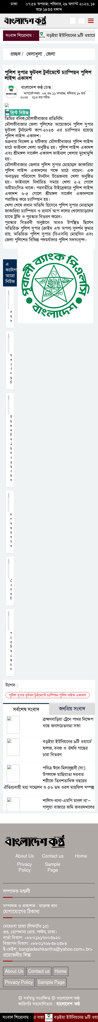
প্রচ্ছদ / (16, 54)
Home (81, 856)
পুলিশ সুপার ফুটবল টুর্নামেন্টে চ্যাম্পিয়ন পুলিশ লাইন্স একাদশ (47, 695)
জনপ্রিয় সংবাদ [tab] (72, 709)
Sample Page (52, 867)
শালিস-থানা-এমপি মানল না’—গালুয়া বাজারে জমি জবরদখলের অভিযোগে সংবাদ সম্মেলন (68, 807)
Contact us (53, 856)
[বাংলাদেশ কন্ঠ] (34, 841)
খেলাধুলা (34, 54)
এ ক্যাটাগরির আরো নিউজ (14, 272)
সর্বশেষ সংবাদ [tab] (26, 709)
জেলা (50, 54)
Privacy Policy (24, 867)
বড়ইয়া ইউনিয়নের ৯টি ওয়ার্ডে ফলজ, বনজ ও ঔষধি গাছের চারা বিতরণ (67, 748)
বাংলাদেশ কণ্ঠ (68, 1004)
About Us (24, 856)
